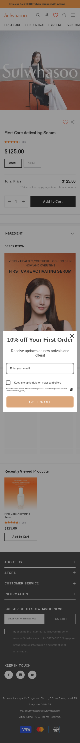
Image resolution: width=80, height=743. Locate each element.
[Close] (72, 336)
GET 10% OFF (40, 402)
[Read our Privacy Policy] (71, 389)
